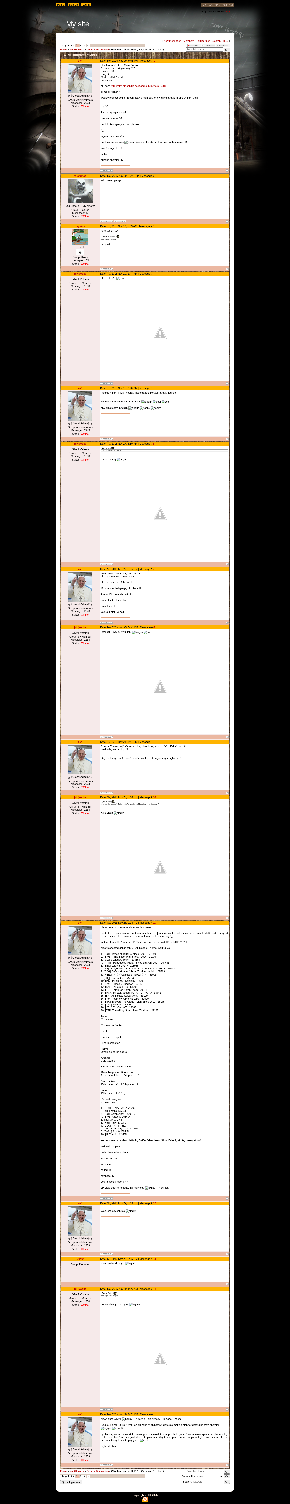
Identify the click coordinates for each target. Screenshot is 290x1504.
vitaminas (80, 175)
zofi (80, 60)
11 (154, 922)
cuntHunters (77, 49)
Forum (63, 49)
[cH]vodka (80, 273)
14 (154, 1289)
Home (60, 4)
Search (216, 40)
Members (188, 40)
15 (154, 1414)
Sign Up (73, 4)
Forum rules (203, 40)
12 (154, 1203)
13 (154, 1258)
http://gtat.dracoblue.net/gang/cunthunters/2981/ (138, 85)
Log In (86, 4)
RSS (227, 11)
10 (154, 797)
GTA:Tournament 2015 (123, 49)
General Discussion (98, 49)
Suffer (80, 1258)
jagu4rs (80, 226)
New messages (172, 40)
